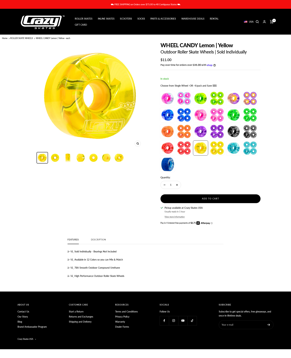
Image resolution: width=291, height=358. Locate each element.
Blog (20, 321)
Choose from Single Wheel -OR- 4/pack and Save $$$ (188, 85)
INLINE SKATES (106, 18)
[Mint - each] (234, 148)
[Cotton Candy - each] (167, 98)
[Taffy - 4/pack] (250, 98)
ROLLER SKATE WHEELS (21, 38)
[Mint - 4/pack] (250, 148)
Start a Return (76, 311)
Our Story (23, 316)
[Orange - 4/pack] (184, 131)
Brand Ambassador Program (32, 326)
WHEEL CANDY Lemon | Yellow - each (53, 38)
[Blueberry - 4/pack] (184, 115)
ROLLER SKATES (83, 18)
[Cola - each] (234, 131)
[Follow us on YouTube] (182, 320)
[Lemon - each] (200, 148)
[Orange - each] (167, 131)
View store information (175, 217)
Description (98, 240)
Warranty (120, 321)
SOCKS (141, 18)
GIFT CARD (81, 24)
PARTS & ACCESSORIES (163, 18)
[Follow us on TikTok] (192, 320)
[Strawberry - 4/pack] (217, 115)
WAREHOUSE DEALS (192, 18)
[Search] (257, 21)
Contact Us (23, 311)
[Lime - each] (234, 115)
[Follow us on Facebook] (164, 320)
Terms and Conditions (126, 311)
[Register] (268, 325)
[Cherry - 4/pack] (184, 148)
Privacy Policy (122, 316)
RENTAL (214, 18)
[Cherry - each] (167, 148)
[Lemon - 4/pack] (217, 148)
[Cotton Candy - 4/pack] (184, 98)
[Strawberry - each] (200, 115)
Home (4, 38)
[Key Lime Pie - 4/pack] (217, 98)
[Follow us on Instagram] (173, 320)
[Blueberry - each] (167, 115)
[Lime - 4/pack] (250, 115)
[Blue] (167, 164)
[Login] (264, 21)
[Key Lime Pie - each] (200, 98)
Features (73, 240)
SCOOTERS (126, 18)
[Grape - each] (200, 131)
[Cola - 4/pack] (250, 131)
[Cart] (271, 21)
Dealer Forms (122, 326)
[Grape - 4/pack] (217, 131)
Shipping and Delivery (80, 321)
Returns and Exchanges (81, 316)
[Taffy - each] (234, 98)
